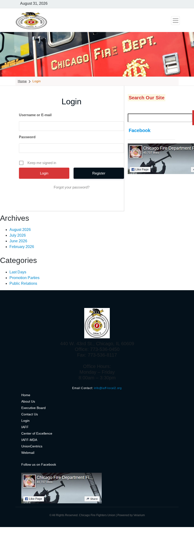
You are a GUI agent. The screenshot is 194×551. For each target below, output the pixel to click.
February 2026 (21, 247)
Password (27, 137)
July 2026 (17, 235)
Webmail (27, 453)
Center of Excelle (34, 433)
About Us (28, 401)
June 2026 (18, 241)
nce (49, 433)
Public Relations (23, 283)
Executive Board (33, 408)
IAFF (25, 427)
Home (22, 81)
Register (98, 173)
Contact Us (29, 414)
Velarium (139, 515)
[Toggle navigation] (175, 20)
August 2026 (20, 230)
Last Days (17, 272)
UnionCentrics (31, 446)
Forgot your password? (71, 187)
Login (25, 420)
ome (27, 395)
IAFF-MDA (29, 440)
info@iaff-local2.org (108, 388)
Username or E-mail (35, 115)
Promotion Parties (24, 278)
